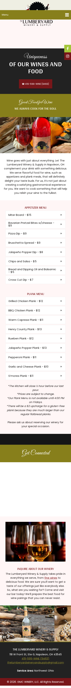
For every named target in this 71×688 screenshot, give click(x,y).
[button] (4, 622)
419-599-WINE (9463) (35, 658)
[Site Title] (37, 4)
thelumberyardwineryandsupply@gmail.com (35, 662)
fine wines (50, 578)
